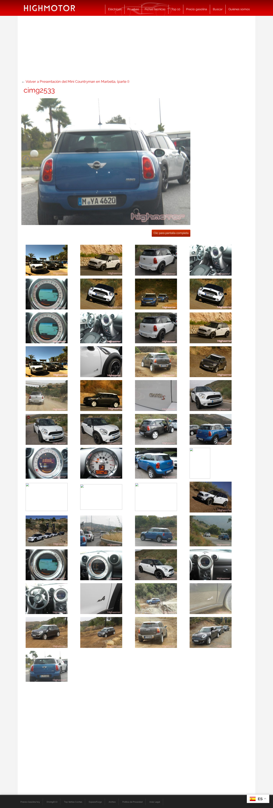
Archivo (112, 802)
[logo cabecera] (49, 8)
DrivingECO (52, 802)
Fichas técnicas (155, 9)
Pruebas (133, 9)
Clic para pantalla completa (171, 233)
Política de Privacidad (132, 802)
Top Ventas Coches (73, 802)
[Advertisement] (136, 49)
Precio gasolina (196, 9)
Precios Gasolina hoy (30, 802)
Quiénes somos (239, 9)
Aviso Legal (154, 802)
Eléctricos (115, 9)
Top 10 (175, 9)
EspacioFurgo (95, 802)
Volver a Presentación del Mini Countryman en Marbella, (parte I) (77, 81)
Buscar (218, 9)
